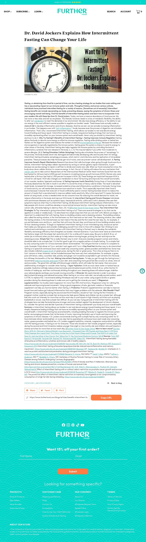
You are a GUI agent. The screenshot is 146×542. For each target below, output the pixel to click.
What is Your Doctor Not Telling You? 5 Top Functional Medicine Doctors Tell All (71, 336)
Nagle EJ (100, 372)
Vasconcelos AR (72, 344)
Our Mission (80, 501)
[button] (8, 12)
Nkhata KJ (92, 372)
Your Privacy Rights (115, 504)
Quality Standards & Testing (54, 516)
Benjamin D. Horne (72, 354)
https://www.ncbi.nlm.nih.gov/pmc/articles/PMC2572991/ (48, 362)
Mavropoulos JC (92, 367)
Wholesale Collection (84, 516)
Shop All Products (17, 497)
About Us (79, 497)
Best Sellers (15, 501)
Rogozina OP (81, 372)
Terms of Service (114, 497)
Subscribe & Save (17, 508)
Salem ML (81, 339)
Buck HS (96, 344)
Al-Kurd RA (36, 339)
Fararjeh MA (47, 339)
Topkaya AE (93, 349)
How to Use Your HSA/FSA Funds (56, 512)
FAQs (44, 501)
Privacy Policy (113, 501)
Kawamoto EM (30, 346)
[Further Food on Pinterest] (73, 425)
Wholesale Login (82, 512)
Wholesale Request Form (85, 504)
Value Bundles (16, 504)
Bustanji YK (57, 339)
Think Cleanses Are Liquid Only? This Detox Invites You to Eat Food (51, 333)
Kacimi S (27, 339)
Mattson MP (105, 344)
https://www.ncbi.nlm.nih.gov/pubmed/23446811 (85, 377)
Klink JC (82, 367)
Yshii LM (82, 344)
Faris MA (115, 336)
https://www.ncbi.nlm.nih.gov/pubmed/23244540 (44, 344)
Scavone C (116, 344)
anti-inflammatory (63, 128)
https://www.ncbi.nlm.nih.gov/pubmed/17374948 (44, 354)
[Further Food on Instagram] (68, 425)
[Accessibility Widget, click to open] (142, 271)
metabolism (39, 121)
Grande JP (109, 372)
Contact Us (47, 504)
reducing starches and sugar (46, 261)
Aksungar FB (81, 349)
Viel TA (89, 344)
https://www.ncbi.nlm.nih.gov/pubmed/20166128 (55, 372)
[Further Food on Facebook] (63, 425)
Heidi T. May (98, 354)
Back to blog (116, 383)
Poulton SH (104, 367)
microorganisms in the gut (90, 143)
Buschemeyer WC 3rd (69, 367)
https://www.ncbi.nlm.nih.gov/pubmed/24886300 (55, 349)
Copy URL (106, 397)
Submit (73, 471)
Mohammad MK (69, 339)
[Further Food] (72, 12)
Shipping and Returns (51, 497)
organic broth (48, 251)
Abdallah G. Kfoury (47, 357)
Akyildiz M (102, 349)
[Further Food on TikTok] (77, 425)
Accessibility (47, 508)
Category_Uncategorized (37, 383)
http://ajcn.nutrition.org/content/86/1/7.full (42, 367)
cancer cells (29, 172)
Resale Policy (80, 508)
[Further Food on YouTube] (82, 425)
